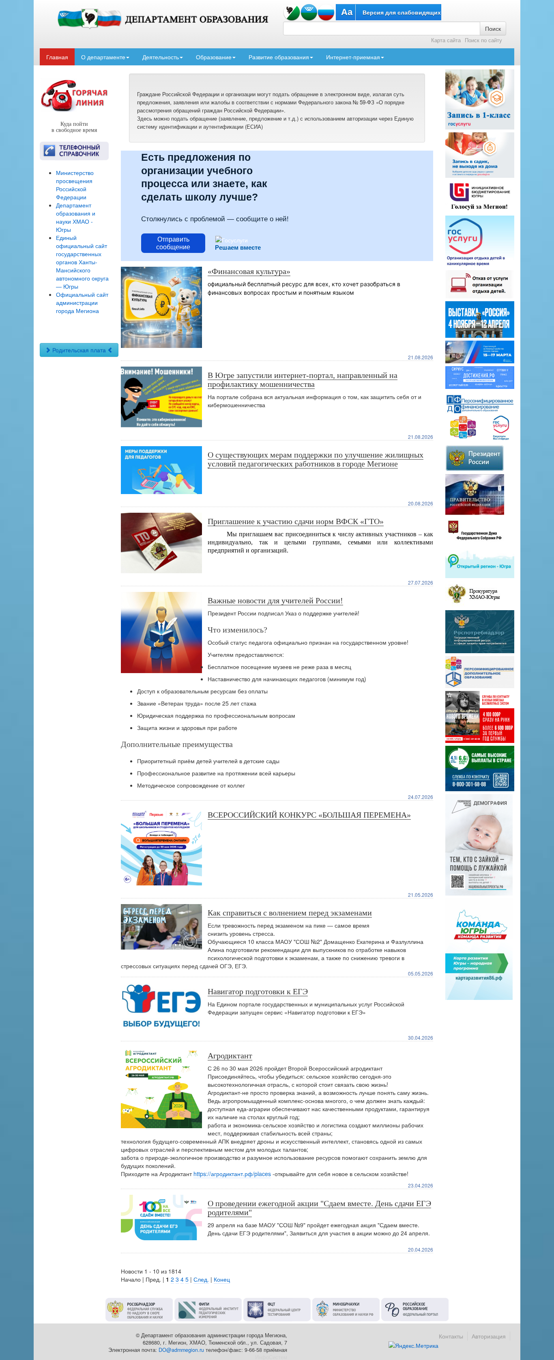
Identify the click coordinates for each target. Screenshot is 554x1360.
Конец (222, 1279)
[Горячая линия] (74, 95)
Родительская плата (79, 350)
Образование (214, 57)
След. (201, 1279)
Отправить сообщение (173, 243)
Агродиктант (230, 1055)
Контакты (451, 1336)
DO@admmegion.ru (181, 1350)
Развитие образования (279, 57)
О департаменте (103, 57)
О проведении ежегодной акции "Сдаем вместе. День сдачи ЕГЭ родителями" (319, 1208)
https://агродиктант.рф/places (232, 1174)
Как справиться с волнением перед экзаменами (290, 912)
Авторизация (489, 1336)
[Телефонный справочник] (74, 151)
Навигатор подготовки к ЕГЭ (258, 991)
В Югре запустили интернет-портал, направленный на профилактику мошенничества (302, 380)
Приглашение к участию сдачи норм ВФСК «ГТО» (296, 521)
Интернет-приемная (353, 57)
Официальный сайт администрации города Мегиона (82, 302)
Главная (57, 57)
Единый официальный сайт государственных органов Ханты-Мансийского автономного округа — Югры (82, 261)
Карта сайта (446, 40)
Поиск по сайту (483, 40)
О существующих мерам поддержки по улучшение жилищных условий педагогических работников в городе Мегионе (315, 459)
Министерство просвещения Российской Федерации (75, 184)
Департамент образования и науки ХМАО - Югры (75, 217)
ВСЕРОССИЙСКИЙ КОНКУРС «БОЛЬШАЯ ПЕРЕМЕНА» (309, 814)
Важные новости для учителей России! (275, 600)
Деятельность (160, 57)
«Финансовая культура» (249, 271)
